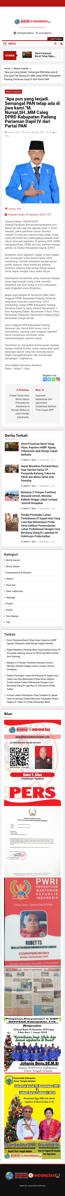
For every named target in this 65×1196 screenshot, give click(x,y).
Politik (9, 603)
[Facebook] (45, 379)
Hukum (9, 578)
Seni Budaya (12, 616)
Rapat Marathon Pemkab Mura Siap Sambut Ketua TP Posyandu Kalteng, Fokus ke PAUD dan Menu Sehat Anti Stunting (39, 473)
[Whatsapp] (53, 379)
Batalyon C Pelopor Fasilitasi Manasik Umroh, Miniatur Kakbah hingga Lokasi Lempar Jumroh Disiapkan (30, 666)
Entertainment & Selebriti (18, 572)
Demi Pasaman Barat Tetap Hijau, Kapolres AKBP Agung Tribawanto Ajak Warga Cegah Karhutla (45, 55)
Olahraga (10, 597)
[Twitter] (49, 379)
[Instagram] (58, 379)
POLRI (9, 610)
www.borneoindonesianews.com (32, 27)
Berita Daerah (13, 91)
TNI (8, 622)
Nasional (10, 585)
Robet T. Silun (14, 132)
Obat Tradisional (14, 591)
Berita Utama (12, 566)
